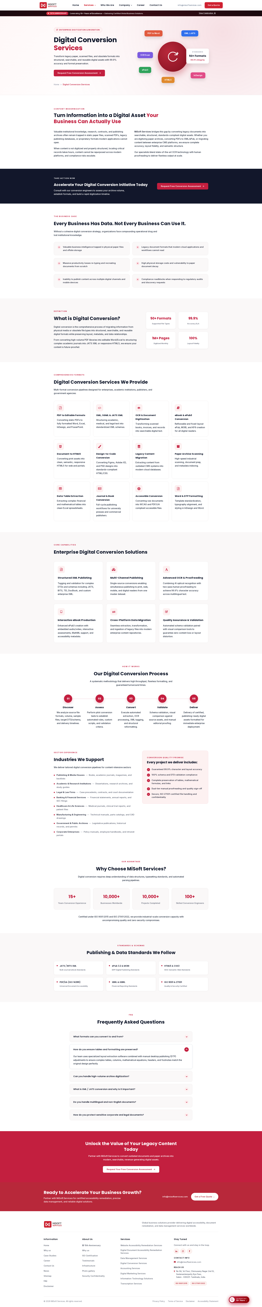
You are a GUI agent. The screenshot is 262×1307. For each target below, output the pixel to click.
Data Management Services (133, 1258)
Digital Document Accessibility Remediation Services (141, 1251)
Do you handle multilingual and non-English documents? (104, 1102)
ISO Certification (90, 1255)
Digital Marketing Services (133, 1273)
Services (89, 5)
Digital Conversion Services (133, 1263)
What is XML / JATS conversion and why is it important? (104, 1089)
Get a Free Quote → (205, 1196)
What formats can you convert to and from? (98, 1036)
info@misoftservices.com (189, 5)
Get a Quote (214, 5)
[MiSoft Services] (48, 5)
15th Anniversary (92, 1245)
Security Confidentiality (93, 1276)
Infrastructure (88, 1266)
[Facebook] (189, 1251)
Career (141, 5)
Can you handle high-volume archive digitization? (101, 1076)
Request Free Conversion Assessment (78, 73)
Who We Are (107, 5)
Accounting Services (130, 1268)
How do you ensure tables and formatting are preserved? (105, 1049)
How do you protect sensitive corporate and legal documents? (108, 1114)
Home (75, 5)
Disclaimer (49, 1286)
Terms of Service (175, 1301)
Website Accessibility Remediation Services (141, 1245)
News (46, 1271)
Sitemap (47, 1276)
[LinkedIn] (176, 1251)
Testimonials (88, 1260)
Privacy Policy (159, 1301)
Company (124, 5)
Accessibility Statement (208, 1301)
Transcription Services (131, 1283)
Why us (47, 1250)
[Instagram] (183, 1251)
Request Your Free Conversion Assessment (129, 1169)
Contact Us (156, 5)
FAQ (45, 1281)
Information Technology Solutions (136, 1278)
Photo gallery (88, 1271)
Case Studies (50, 1255)
